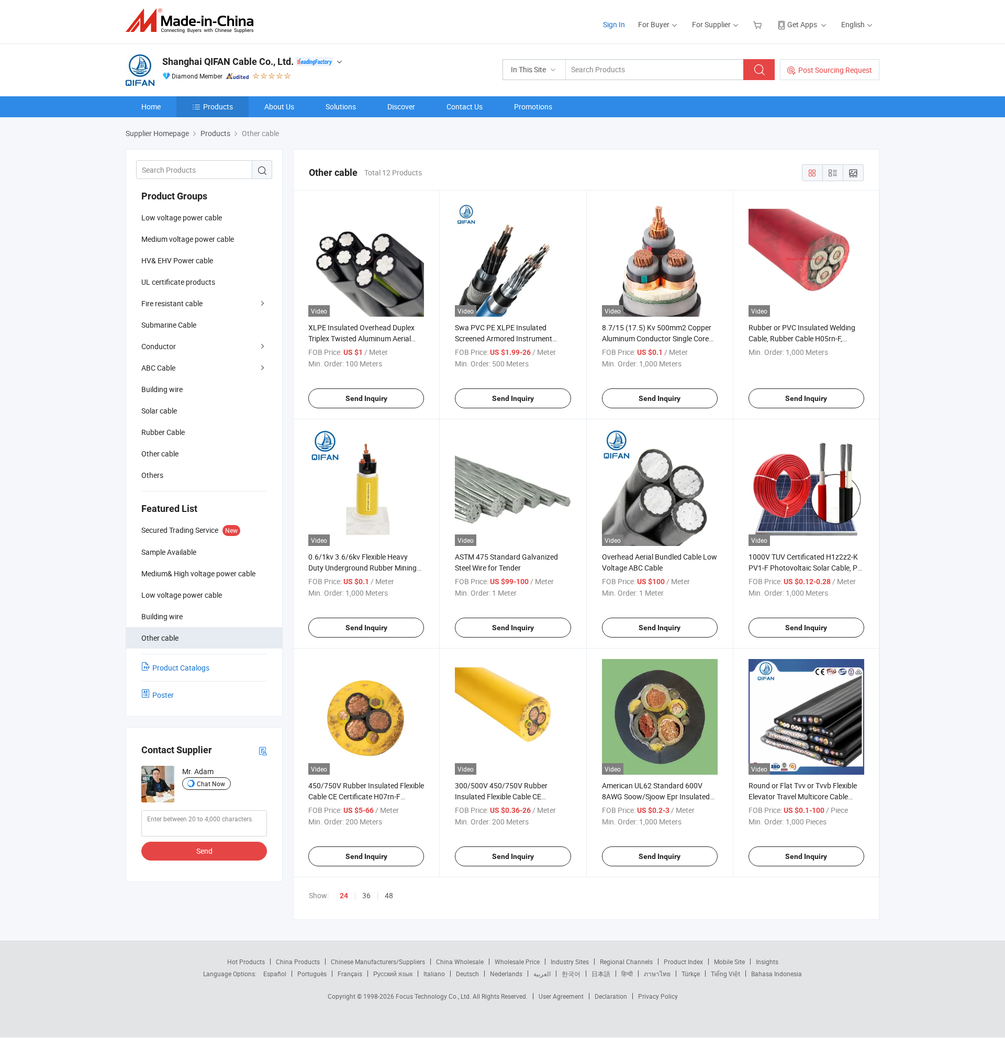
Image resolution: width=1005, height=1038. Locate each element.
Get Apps (802, 24)
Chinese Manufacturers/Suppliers (378, 961)
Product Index (683, 961)
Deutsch (467, 973)
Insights (767, 961)
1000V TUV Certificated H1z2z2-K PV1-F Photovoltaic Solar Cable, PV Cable (805, 568)
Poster (163, 695)
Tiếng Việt (725, 973)
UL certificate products (178, 282)
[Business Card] (263, 750)
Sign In (614, 24)
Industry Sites (570, 961)
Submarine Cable (168, 325)
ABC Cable (158, 368)
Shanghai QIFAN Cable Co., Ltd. (228, 61)
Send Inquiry (366, 398)
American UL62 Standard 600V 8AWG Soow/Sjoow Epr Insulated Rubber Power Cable (656, 796)
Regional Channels (626, 961)
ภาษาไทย (657, 973)
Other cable (159, 454)
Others (152, 475)
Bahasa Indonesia (776, 973)
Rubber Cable (163, 432)
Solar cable (159, 411)
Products (218, 106)
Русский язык (392, 973)
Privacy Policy (658, 996)
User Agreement (561, 996)
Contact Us (464, 106)
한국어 (571, 973)
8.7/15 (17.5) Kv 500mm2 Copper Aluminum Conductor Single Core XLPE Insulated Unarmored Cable (656, 338)
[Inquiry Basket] (758, 24)
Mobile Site (729, 961)
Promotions (533, 106)
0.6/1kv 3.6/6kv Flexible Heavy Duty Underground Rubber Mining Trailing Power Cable (362, 568)
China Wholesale (460, 961)
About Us (279, 106)
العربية (542, 973)
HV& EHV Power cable (177, 260)
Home (151, 106)
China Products (298, 961)
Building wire (162, 389)
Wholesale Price (517, 961)
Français (350, 973)
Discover (401, 106)
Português (312, 973)
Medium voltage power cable (187, 239)
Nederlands (506, 973)
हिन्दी (627, 973)
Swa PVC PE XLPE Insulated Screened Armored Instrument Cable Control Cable (503, 338)
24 (344, 895)
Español (274, 973)
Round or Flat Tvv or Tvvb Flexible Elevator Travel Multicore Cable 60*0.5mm (803, 796)
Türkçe (691, 973)
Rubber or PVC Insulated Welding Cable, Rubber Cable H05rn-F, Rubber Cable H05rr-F (802, 338)
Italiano (434, 973)
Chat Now (211, 783)
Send (204, 851)
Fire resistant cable (172, 303)
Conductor (158, 346)
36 (366, 895)
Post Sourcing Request (835, 70)
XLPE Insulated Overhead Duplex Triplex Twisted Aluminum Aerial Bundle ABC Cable (361, 338)
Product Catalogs (180, 668)
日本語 (600, 973)
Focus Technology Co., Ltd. (434, 996)
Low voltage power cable (181, 217)
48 (389, 895)
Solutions (341, 106)
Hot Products (246, 961)
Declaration (611, 996)
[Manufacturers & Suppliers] (193, 20)
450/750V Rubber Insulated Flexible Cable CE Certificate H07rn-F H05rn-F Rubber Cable (366, 796)
